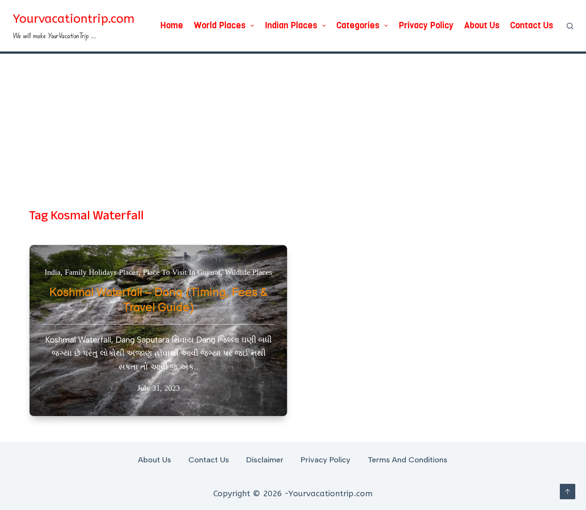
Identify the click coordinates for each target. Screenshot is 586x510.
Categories (357, 25)
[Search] (570, 26)
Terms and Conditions (407, 459)
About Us (481, 25)
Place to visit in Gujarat (182, 272)
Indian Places (291, 25)
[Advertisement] (293, 118)
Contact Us (531, 25)
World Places (219, 25)
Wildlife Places (248, 272)
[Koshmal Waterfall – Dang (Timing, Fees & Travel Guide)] (158, 330)
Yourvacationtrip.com (74, 19)
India (52, 272)
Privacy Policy (426, 25)
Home (171, 25)
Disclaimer (265, 459)
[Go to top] (567, 491)
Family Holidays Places (102, 272)
